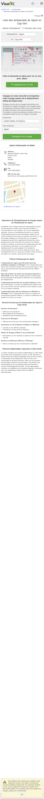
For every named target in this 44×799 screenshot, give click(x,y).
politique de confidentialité (17, 791)
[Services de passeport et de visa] (8, 4)
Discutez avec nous (33, 28)
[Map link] (14, 192)
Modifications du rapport (12, 206)
